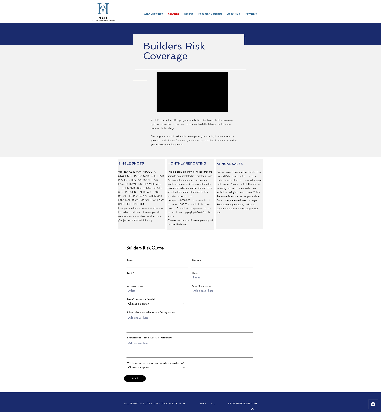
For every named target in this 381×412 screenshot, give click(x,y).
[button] (234, 14)
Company (196, 260)
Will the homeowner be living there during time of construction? (155, 363)
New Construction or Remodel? (141, 299)
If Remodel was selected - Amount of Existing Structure (151, 312)
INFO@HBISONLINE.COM (242, 403)
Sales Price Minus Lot (201, 286)
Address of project (135, 286)
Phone (194, 273)
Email (129, 273)
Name (130, 260)
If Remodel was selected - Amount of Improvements (149, 338)
